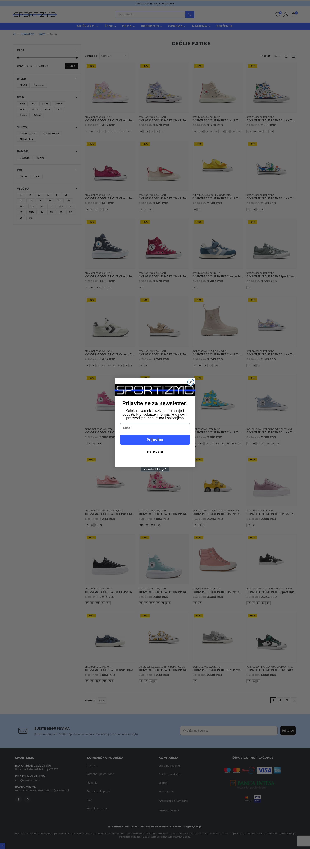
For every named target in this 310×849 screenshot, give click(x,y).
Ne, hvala (155, 451)
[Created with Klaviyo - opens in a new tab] (155, 469)
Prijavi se (155, 439)
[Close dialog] (191, 382)
